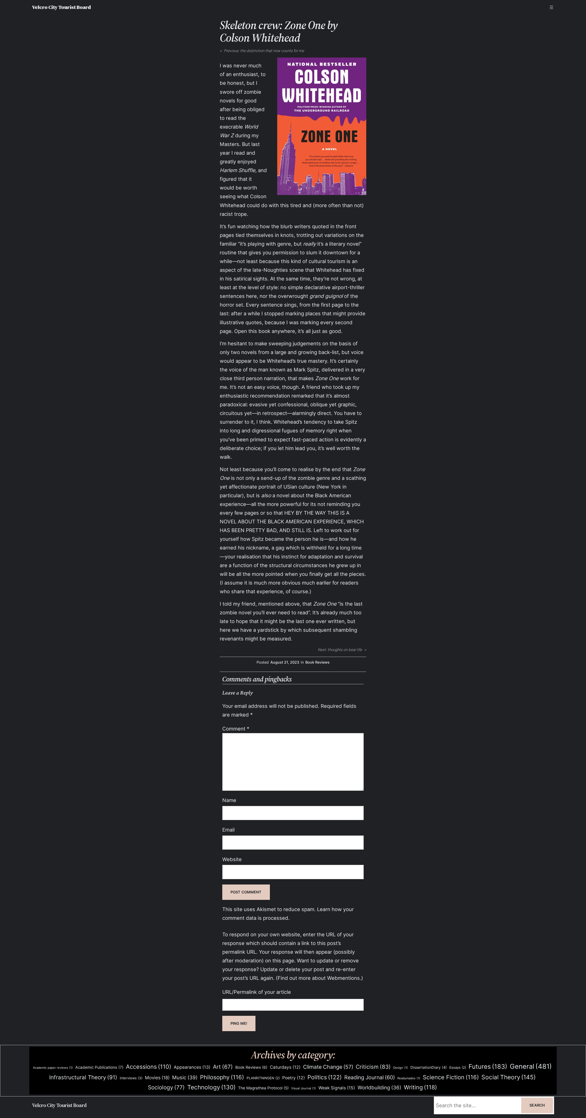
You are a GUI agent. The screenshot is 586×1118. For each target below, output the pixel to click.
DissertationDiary (428, 1067)
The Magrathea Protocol (263, 1088)
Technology (211, 1087)
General (531, 1066)
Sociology (166, 1087)
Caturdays (285, 1067)
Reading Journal (369, 1077)
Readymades (408, 1078)
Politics (324, 1077)
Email (228, 830)
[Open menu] (551, 7)
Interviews (131, 1078)
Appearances (192, 1067)
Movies (157, 1077)
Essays (457, 1068)
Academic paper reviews (53, 1067)
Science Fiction (451, 1077)
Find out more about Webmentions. (319, 978)
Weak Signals (336, 1088)
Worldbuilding (379, 1088)
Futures (488, 1066)
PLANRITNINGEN (263, 1078)
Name (229, 800)
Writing (420, 1087)
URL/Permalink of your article (256, 992)
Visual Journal (303, 1088)
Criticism (373, 1066)
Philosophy (222, 1077)
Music (185, 1077)
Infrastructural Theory (83, 1077)
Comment (235, 728)
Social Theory (508, 1077)
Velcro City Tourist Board (61, 7)
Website (232, 859)
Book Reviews (317, 662)
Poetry (293, 1077)
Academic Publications (99, 1067)
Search (537, 1105)
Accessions (148, 1066)
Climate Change (328, 1067)
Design (400, 1067)
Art (223, 1066)
